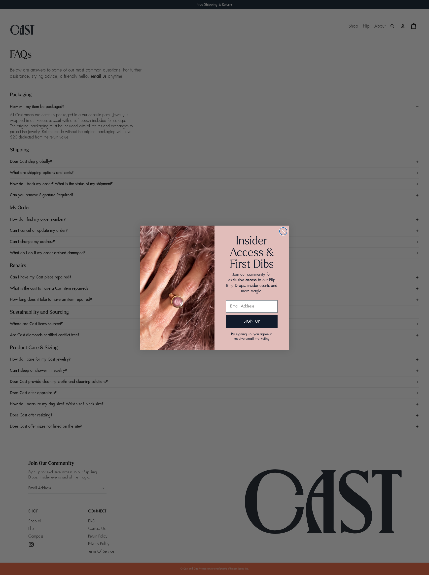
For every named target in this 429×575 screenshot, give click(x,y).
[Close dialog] (283, 231)
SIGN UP (252, 321)
